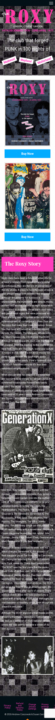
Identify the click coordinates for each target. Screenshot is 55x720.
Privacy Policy (7, 706)
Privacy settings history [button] (45, 706)
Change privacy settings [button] (32, 706)
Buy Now (27, 154)
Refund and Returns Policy (20, 706)
